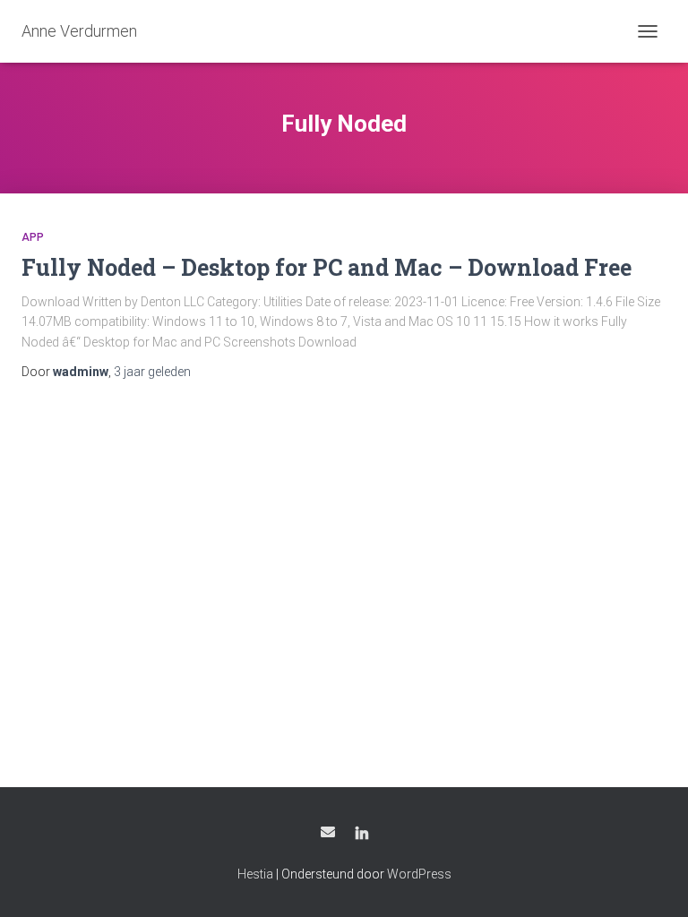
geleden (152, 371)
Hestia (255, 874)
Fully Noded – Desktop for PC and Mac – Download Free (327, 267)
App (33, 237)
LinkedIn (362, 834)
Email (328, 832)
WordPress (419, 874)
